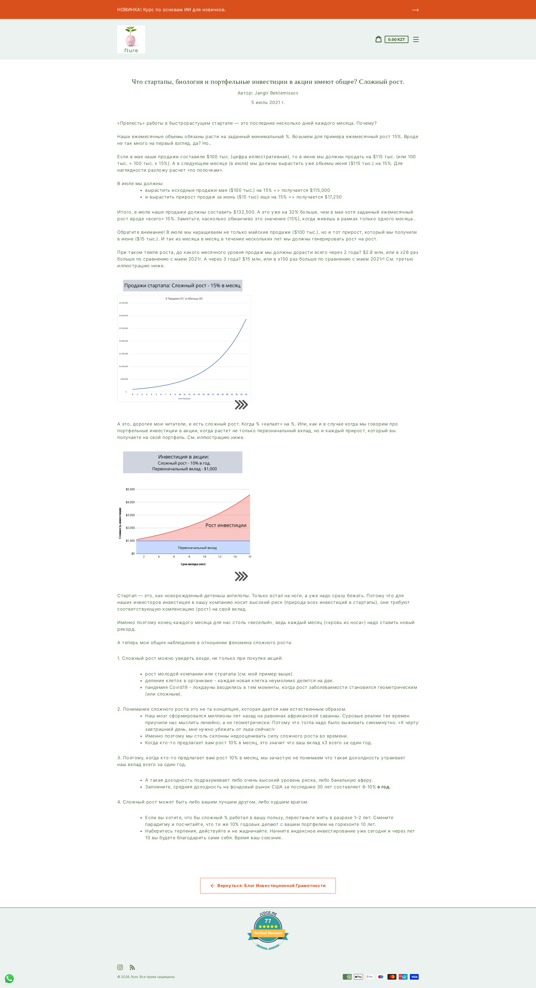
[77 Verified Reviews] (268, 952)
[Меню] (416, 39)
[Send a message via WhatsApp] (9, 978)
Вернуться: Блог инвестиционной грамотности (271, 885)
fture (134, 977)
